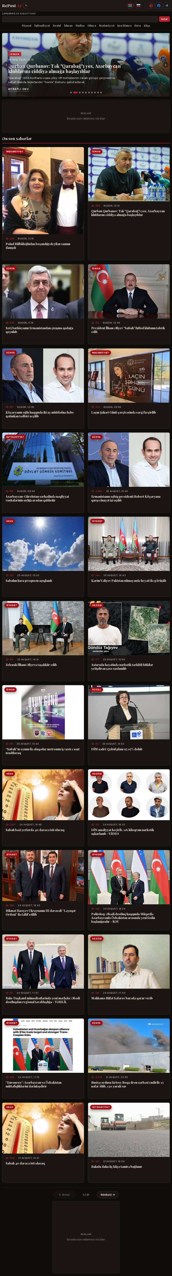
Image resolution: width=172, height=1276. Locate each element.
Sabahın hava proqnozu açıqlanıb (29, 580)
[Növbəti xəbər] (165, 65)
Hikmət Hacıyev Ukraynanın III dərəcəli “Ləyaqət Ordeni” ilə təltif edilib (41, 912)
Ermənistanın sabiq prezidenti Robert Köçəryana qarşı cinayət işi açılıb (125, 498)
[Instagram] (151, 5)
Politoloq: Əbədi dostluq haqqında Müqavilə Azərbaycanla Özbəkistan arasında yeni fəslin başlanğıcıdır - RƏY (123, 917)
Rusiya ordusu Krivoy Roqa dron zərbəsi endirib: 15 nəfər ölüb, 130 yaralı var (127, 1084)
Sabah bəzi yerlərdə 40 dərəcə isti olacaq (35, 830)
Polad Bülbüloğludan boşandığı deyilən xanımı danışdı (38, 245)
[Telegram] (166, 5)
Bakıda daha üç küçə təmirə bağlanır (116, 1166)
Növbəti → (108, 1194)
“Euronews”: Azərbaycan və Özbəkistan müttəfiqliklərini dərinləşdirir (33, 1084)
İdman (68, 25)
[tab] (71, 92)
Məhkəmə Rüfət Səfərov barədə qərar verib (122, 998)
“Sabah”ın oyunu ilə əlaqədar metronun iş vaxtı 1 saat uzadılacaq (42, 751)
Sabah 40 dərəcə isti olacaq (25, 1163)
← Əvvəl (64, 1194)
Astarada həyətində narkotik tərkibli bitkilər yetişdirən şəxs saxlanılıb (122, 666)
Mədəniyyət (106, 25)
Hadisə (80, 25)
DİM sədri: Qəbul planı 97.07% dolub (116, 749)
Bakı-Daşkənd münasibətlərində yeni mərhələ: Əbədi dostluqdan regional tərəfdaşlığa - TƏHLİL (43, 1000)
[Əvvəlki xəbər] (6, 65)
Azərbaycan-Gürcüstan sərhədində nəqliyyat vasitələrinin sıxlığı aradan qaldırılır (37, 498)
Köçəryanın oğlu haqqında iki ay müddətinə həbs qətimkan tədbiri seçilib (40, 414)
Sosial (57, 25)
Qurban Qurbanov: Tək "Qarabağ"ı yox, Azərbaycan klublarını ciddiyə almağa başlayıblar (64, 68)
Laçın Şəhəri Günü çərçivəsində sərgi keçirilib (123, 412)
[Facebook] (159, 5)
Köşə (147, 25)
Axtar (164, 19)
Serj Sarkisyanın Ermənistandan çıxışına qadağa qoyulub (39, 330)
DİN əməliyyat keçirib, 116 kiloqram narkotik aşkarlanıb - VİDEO (122, 831)
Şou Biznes (124, 25)
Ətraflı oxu (18, 89)
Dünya (92, 25)
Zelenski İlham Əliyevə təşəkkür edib (31, 665)
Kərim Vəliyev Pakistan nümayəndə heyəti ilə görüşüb (128, 580)
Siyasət (26, 25)
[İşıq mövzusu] (26, 5)
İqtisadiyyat (42, 25)
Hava (137, 25)
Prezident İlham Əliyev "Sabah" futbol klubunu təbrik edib (128, 330)
